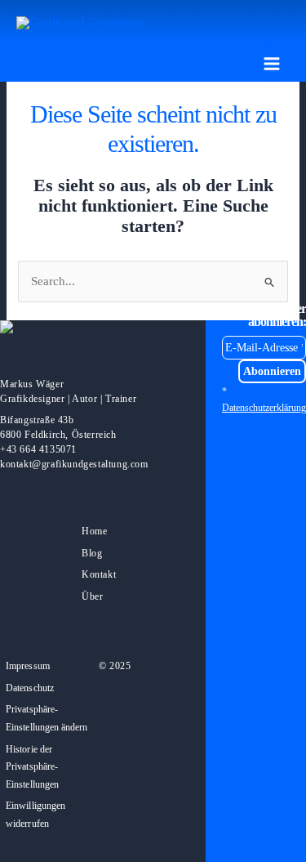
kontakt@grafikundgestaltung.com (74, 464)
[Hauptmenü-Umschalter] (272, 64)
